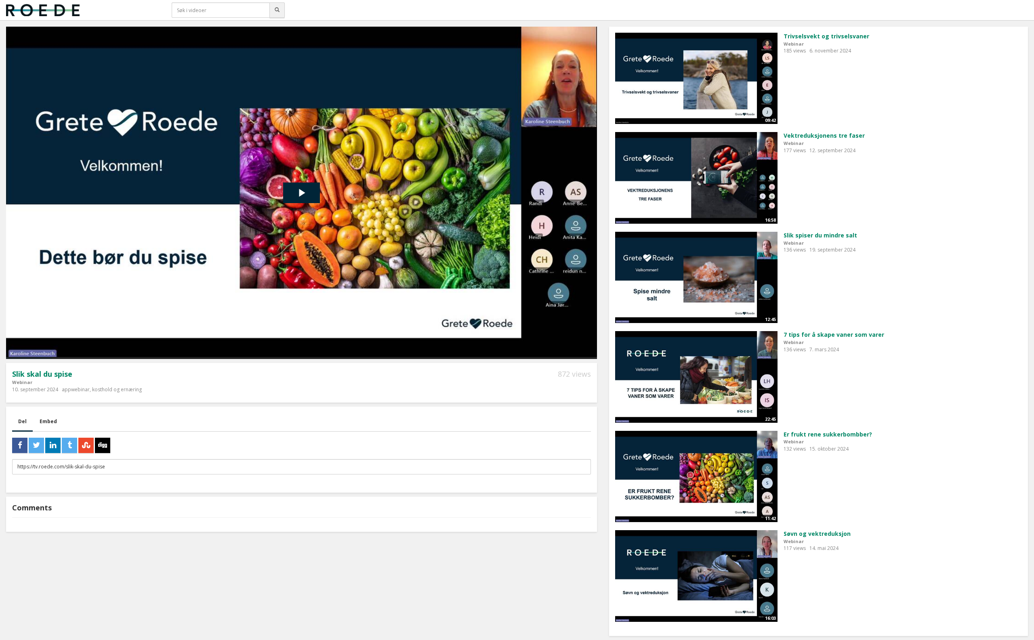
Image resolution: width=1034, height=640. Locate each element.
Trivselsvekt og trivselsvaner (826, 36)
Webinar (22, 382)
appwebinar (76, 389)
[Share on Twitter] (36, 445)
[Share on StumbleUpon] (86, 445)
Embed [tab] (48, 421)
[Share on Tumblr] (69, 445)
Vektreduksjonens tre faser (824, 135)
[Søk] (277, 10)
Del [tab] (22, 421)
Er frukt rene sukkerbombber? (828, 434)
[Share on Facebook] (19, 445)
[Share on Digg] (102, 445)
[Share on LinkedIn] (53, 445)
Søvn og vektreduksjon (817, 533)
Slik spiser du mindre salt (820, 235)
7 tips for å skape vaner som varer (834, 334)
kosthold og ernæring (117, 389)
